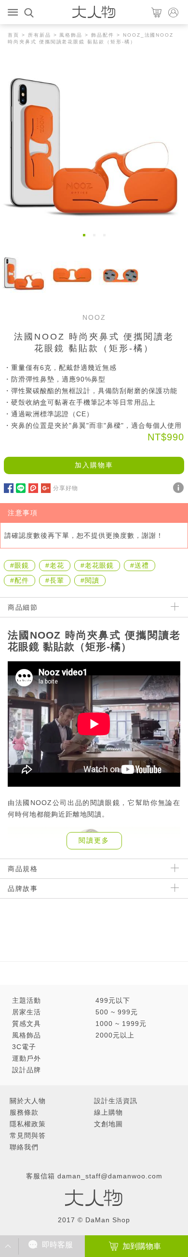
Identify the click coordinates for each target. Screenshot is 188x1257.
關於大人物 (28, 1101)
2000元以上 (114, 1035)
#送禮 (139, 565)
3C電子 (24, 1047)
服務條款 (24, 1112)
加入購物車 (94, 465)
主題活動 (26, 1000)
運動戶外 (26, 1058)
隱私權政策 (28, 1124)
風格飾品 (70, 35)
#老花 (54, 565)
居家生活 (26, 1012)
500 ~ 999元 (116, 1012)
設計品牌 (26, 1070)
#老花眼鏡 (97, 565)
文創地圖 (108, 1124)
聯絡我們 (24, 1147)
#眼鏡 (19, 565)
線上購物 (108, 1112)
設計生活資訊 (115, 1101)
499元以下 (112, 1000)
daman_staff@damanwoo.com (109, 1176)
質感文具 (26, 1023)
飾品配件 (102, 35)
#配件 (19, 580)
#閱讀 (90, 580)
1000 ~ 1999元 (121, 1023)
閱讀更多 (94, 840)
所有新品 (39, 35)
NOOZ (94, 317)
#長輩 (54, 580)
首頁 (13, 35)
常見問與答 (28, 1135)
